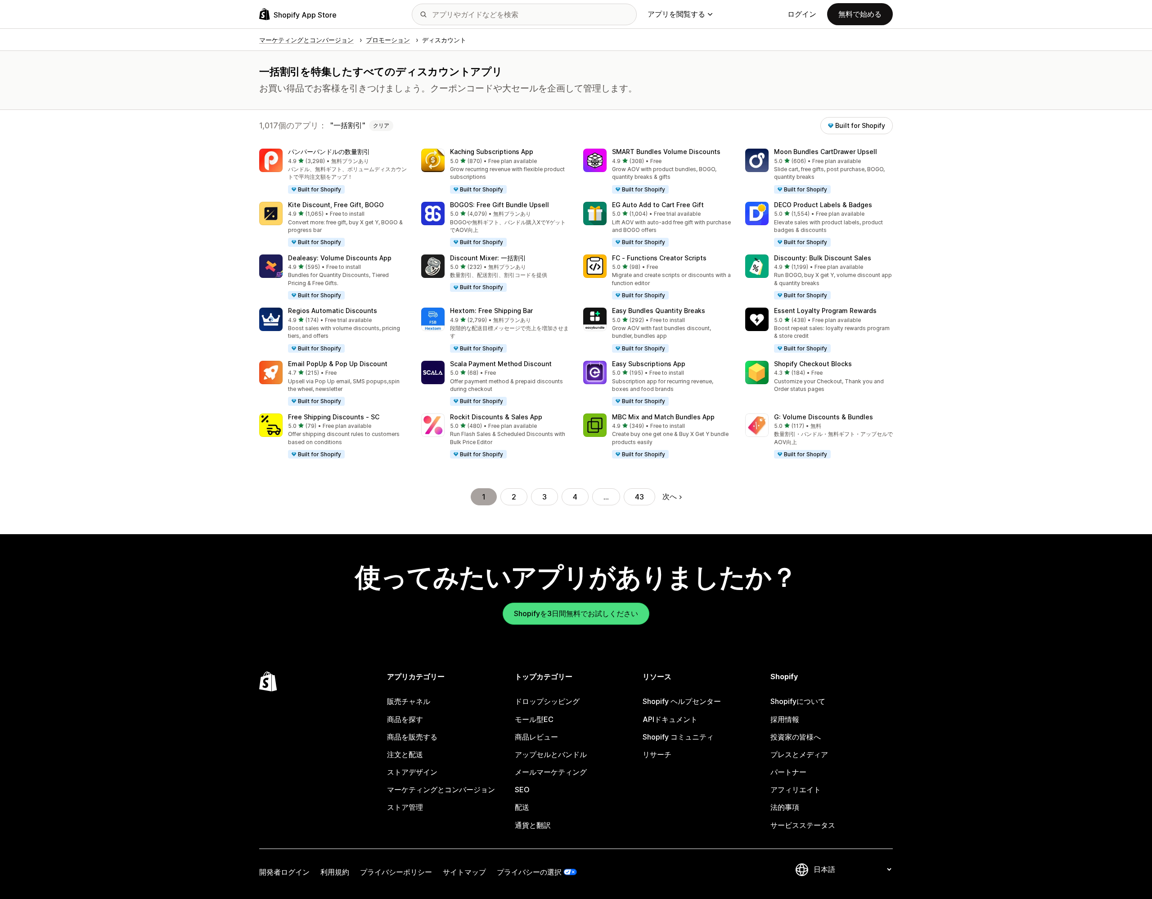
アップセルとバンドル (551, 754)
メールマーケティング (551, 771)
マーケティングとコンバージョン (441, 789)
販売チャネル (408, 701)
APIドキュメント (670, 719)
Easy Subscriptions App (648, 364)
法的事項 (784, 807)
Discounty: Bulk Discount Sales (822, 258)
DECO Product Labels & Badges (823, 205)
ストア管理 (405, 807)
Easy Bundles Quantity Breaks (658, 310)
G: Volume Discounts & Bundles (823, 417)
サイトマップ (464, 871)
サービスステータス (802, 825)
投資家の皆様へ (795, 736)
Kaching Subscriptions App (491, 151)
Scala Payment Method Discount (501, 364)
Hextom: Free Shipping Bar (491, 310)
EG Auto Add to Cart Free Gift (658, 205)
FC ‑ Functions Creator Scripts (659, 258)
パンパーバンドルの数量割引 (329, 151)
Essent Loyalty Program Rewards (825, 310)
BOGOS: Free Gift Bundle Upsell (499, 205)
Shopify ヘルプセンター (682, 701)
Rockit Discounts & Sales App (496, 417)
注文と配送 (405, 754)
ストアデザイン (412, 771)
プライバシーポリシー (396, 871)
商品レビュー (536, 736)
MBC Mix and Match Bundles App (663, 417)
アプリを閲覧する (676, 13)
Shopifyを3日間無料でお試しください (576, 613)
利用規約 (334, 871)
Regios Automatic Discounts (332, 310)
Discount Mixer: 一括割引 (488, 258)
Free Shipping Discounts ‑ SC (333, 417)
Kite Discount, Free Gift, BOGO (336, 205)
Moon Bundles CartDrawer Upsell (825, 151)
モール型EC (534, 719)
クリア (381, 125)
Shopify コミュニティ (678, 736)
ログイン (802, 13)
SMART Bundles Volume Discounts (666, 151)
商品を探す (405, 719)
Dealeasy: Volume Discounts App (340, 258)
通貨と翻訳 (533, 825)
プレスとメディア (799, 754)
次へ (669, 496)
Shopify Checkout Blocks (813, 364)
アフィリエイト (795, 789)
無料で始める (860, 13)
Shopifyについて (797, 701)
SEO (522, 789)
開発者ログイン (284, 871)
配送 (522, 807)
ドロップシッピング (547, 701)
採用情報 (784, 719)
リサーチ (657, 754)
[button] (333, 172)
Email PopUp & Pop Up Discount (337, 364)
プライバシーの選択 (529, 871)
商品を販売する (412, 736)
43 (639, 496)
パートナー (788, 771)
